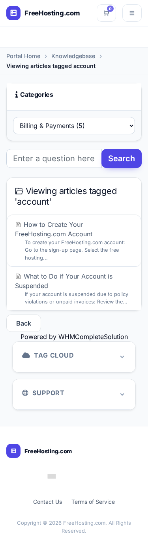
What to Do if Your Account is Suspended (71, 288)
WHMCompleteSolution (93, 337)
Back (23, 323)
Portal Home (23, 56)
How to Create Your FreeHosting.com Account (70, 240)
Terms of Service (93, 501)
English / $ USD (80, 476)
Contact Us (47, 501)
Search (121, 158)
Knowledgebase (73, 56)
